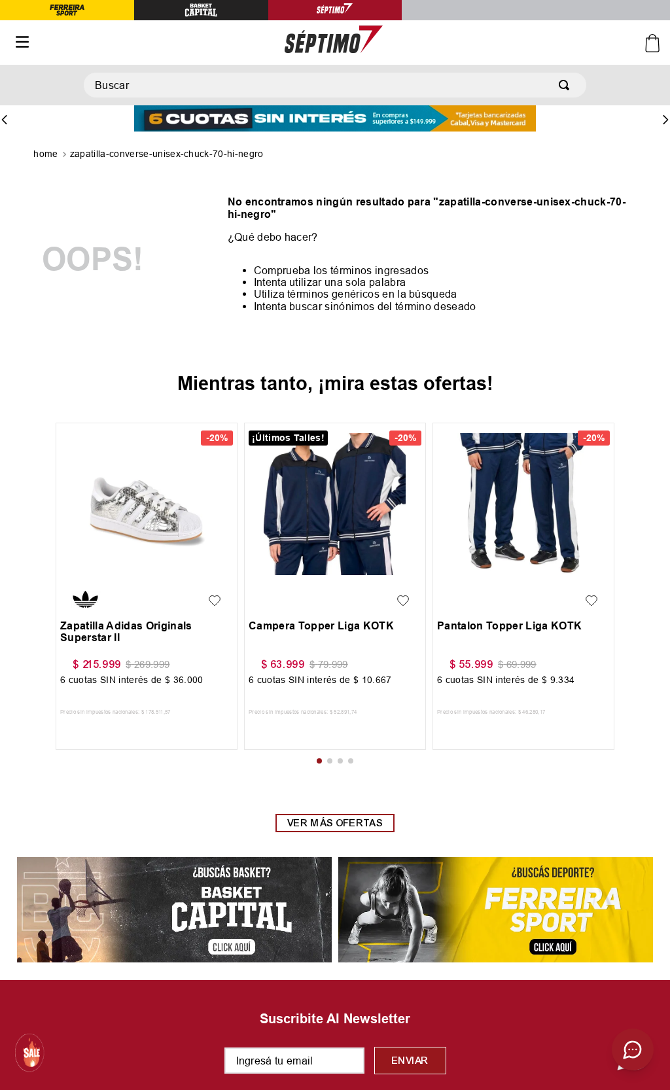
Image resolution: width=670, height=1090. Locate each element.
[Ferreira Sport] (495, 910)
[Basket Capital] (174, 910)
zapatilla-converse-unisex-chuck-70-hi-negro (167, 154)
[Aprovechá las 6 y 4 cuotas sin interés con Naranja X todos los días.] (335, 119)
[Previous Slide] (4, 119)
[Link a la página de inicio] (46, 155)
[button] (82, 571)
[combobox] (335, 85)
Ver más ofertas (335, 823)
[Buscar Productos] (566, 85)
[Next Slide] (665, 119)
